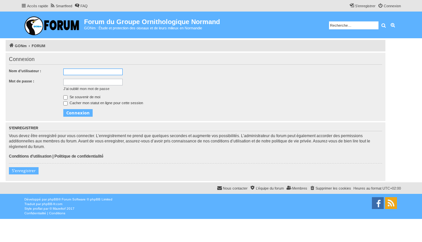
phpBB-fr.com (52, 204)
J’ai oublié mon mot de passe (86, 89)
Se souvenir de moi (84, 97)
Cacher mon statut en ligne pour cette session (106, 103)
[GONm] (52, 25)
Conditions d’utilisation (30, 156)
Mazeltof (59, 208)
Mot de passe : (21, 81)
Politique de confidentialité (79, 156)
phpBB (53, 199)
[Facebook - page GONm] (378, 203)
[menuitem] (61, 6)
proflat (38, 208)
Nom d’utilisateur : (25, 71)
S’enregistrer (24, 170)
